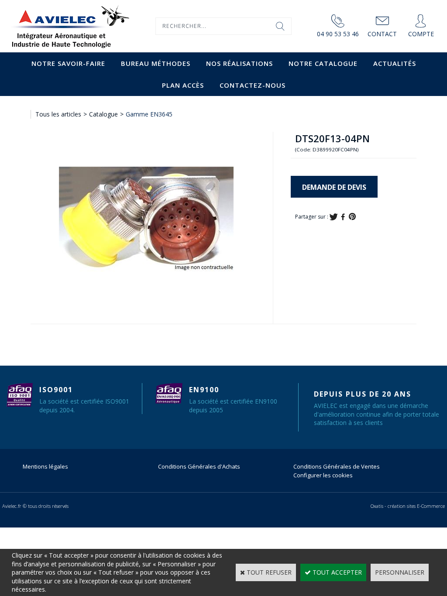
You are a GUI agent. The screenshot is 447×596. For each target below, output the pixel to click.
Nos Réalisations (239, 63)
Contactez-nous (252, 85)
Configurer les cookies (323, 475)
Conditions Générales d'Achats (199, 466)
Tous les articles (58, 114)
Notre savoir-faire (68, 63)
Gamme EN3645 (149, 114)
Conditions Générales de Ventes (336, 466)
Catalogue (103, 114)
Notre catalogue (323, 63)
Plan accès (183, 85)
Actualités (394, 63)
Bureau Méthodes (155, 63)
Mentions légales (45, 466)
